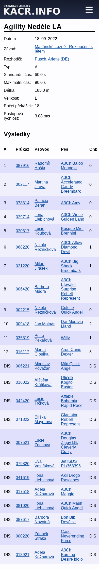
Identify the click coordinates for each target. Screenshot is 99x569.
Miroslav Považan (43, 366)
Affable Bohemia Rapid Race (71, 401)
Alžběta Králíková (43, 382)
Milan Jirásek (41, 266)
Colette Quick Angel (72, 309)
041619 (22, 477)
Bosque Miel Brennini (72, 230)
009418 (22, 324)
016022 (22, 382)
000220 (22, 536)
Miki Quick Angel (70, 366)
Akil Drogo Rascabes (70, 477)
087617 (22, 519)
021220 (22, 266)
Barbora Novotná (42, 519)
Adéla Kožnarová (44, 491)
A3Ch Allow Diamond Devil (71, 247)
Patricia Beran (41, 202)
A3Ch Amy (70, 203)
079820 (22, 464)
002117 (22, 184)
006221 (22, 366)
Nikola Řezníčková (45, 247)
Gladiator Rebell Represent (70, 419)
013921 (22, 554)
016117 (22, 352)
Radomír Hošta (42, 165)
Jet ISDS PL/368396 (71, 463)
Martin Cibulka (41, 351)
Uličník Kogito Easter (67, 382)
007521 (22, 442)
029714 (22, 217)
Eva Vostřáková (45, 463)
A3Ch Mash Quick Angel (72, 505)
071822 (22, 419)
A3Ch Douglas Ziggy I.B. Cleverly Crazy (69, 442)
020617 (22, 231)
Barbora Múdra (42, 289)
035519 (22, 338)
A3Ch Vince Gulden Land (72, 216)
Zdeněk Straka (41, 536)
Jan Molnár (45, 324)
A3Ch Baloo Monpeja (72, 165)
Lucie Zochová (42, 442)
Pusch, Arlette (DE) (52, 59)
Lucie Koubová (43, 230)
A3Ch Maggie (67, 491)
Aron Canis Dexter (71, 351)
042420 (22, 401)
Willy (65, 338)
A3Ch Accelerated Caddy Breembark (71, 184)
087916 (22, 165)
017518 (22, 491)
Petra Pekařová (43, 337)
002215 (22, 310)
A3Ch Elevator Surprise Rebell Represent (70, 289)
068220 (22, 247)
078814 (22, 203)
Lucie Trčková (42, 400)
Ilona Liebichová (44, 216)
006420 (22, 289)
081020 (22, 505)
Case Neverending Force (72, 536)
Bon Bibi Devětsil (68, 519)
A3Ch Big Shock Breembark (71, 266)
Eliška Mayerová (43, 419)
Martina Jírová (41, 184)
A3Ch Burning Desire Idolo (72, 554)
